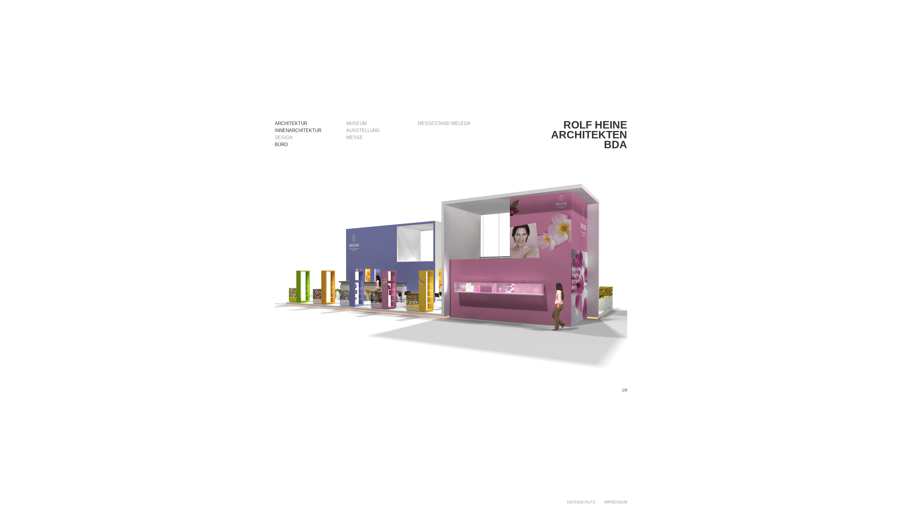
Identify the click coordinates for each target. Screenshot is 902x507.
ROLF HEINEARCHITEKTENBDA (589, 134)
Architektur (291, 123)
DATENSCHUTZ (581, 502)
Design (283, 137)
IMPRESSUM (615, 502)
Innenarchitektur (298, 130)
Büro (281, 144)
